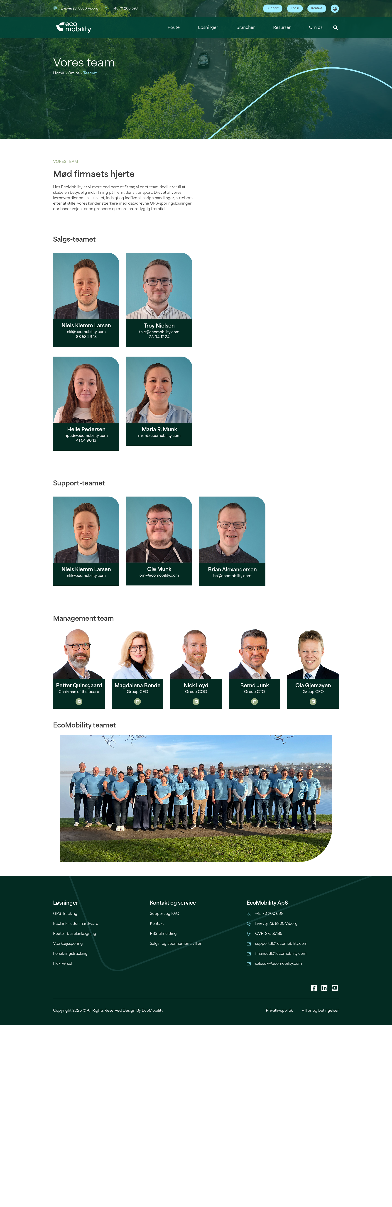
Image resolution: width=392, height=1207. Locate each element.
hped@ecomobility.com (86, 436)
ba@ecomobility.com (232, 576)
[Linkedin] (79, 701)
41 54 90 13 (86, 441)
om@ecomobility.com (159, 576)
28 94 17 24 (159, 337)
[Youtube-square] (335, 988)
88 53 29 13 (86, 337)
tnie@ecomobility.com (159, 332)
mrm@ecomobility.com (159, 436)
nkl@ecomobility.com (86, 332)
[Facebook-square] (314, 988)
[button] (335, 28)
